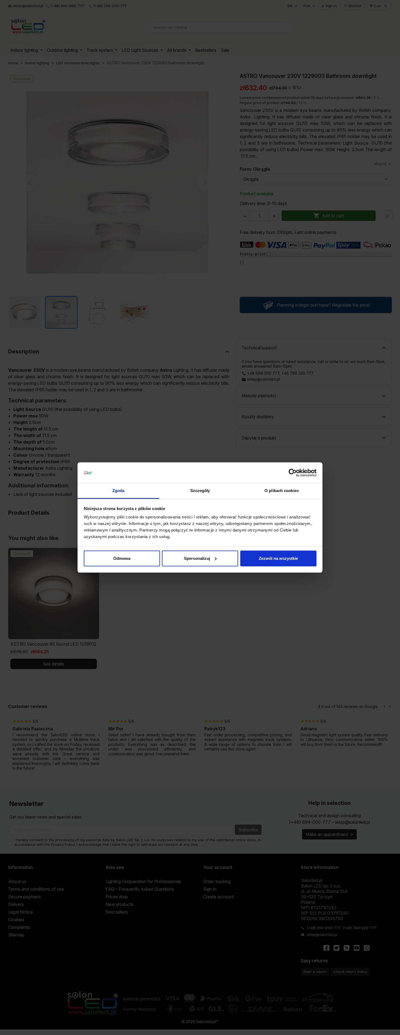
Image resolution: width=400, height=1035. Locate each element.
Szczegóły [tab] (200, 490)
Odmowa (121, 558)
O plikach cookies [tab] (281, 490)
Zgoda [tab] (118, 490)
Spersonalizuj (197, 558)
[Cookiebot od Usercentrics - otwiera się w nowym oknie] (292, 473)
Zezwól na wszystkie (278, 558)
